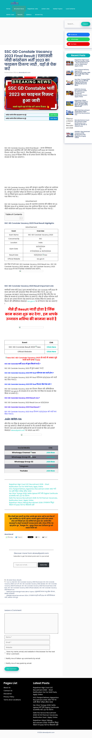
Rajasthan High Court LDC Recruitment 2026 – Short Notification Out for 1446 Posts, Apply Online (29, 485)
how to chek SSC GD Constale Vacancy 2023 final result (25, 582)
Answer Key (39, 14)
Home (8, 9)
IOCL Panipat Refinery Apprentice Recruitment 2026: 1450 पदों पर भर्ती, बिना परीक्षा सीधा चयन (82, 73)
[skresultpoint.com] (14, 3)
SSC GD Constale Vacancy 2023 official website (23, 588)
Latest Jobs (45, 9)
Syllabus (28, 14)
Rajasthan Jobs (33, 9)
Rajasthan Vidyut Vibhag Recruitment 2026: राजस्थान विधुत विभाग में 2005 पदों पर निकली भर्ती (31, 503)
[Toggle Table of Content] (20, 218)
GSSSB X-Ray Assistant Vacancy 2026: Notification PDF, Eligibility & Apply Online (82, 134)
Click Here (51, 347)
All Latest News (19, 9)
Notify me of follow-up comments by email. (23, 658)
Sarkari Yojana (57, 9)
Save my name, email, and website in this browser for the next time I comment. (30, 653)
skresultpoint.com (18, 430)
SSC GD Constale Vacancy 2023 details (32, 584)
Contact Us (8, 691)
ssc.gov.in (31, 301)
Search (85, 24)
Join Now (53, 115)
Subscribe (43, 565)
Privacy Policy (9, 697)
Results (20, 14)
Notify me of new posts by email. (19, 663)
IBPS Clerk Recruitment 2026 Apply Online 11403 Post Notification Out (82, 112)
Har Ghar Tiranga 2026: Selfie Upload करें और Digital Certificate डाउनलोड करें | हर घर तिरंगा (82, 82)
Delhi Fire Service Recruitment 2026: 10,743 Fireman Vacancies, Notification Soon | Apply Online (33, 499)
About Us (7, 688)
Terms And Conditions (12, 700)
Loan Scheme (70, 9)
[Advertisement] (31, 31)
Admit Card (10, 14)
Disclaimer (8, 694)
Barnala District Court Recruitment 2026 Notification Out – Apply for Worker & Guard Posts (82, 123)
